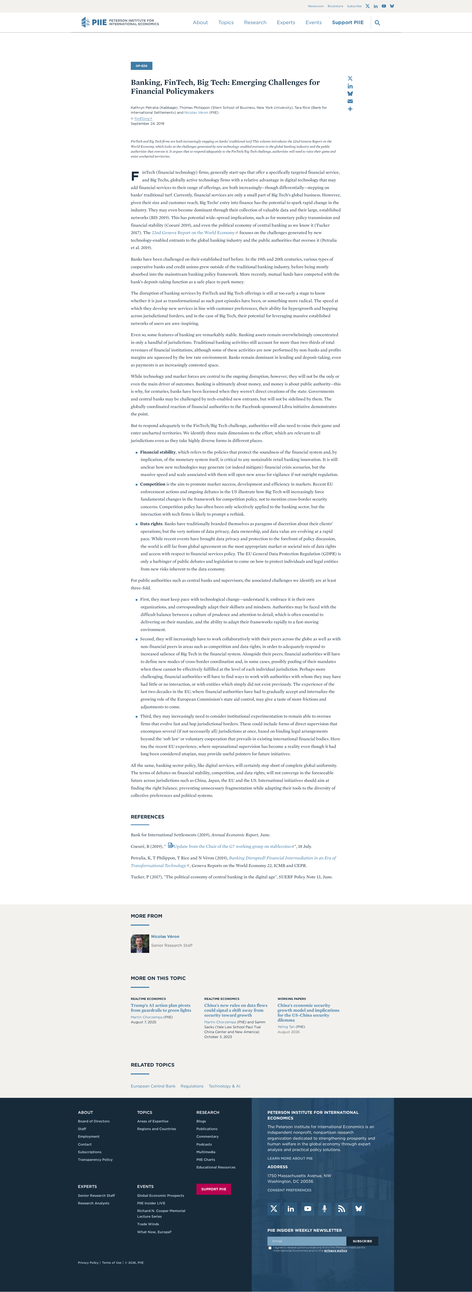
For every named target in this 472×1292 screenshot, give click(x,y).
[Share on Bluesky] (350, 93)
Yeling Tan (287, 1027)
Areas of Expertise (152, 1121)
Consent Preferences (289, 1190)
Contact (85, 1144)
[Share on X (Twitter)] (350, 78)
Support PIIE (348, 22)
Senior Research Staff (96, 1195)
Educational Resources (216, 1167)
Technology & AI (224, 1086)
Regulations (192, 1086)
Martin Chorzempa (147, 1017)
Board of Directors (94, 1121)
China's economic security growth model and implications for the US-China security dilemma (308, 1012)
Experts (87, 1186)
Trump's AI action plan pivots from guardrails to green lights (161, 1008)
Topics (144, 1112)
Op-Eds (142, 66)
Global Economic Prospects (160, 1195)
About (85, 1112)
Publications (207, 1129)
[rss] (341, 1209)
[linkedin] (290, 1209)
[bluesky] (358, 1209)
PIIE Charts (205, 1160)
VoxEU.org (141, 118)
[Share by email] (350, 101)
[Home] (120, 22)
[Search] (377, 22)
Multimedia (205, 1152)
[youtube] (307, 1209)
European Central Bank (153, 1086)
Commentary (207, 1136)
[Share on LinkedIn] (350, 86)
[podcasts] (324, 1209)
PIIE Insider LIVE (151, 1203)
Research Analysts (93, 1203)
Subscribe (354, 6)
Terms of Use (111, 1262)
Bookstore (335, 6)
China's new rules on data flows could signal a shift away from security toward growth (235, 1010)
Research (207, 1112)
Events (314, 22)
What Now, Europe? (154, 1232)
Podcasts (204, 1144)
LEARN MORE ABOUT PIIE (290, 1158)
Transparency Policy (95, 1160)
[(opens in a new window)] (368, 6)
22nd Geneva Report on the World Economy (193, 232)
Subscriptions (90, 1152)
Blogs (201, 1121)
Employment (89, 1136)
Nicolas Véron (196, 112)
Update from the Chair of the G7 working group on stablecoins (232, 846)
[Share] (350, 109)
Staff (82, 1129)
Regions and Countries (156, 1129)
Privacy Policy (88, 1262)
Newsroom (316, 6)
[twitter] (273, 1209)
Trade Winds (148, 1224)
